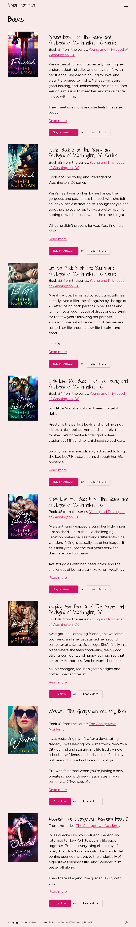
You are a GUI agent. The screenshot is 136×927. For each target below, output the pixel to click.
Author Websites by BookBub (78, 922)
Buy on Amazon (63, 132)
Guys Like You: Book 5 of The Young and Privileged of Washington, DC (88, 502)
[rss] (126, 922)
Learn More (98, 132)
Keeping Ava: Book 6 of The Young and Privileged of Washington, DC (86, 609)
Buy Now (60, 694)
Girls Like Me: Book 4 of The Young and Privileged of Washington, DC (88, 384)
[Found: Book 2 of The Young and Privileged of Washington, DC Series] (23, 167)
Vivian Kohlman (21, 4)
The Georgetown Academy (98, 826)
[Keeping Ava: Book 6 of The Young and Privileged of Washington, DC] (23, 623)
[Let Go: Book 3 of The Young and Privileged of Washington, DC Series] (23, 285)
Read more (58, 121)
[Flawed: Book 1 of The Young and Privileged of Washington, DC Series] (23, 54)
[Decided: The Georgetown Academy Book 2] (23, 837)
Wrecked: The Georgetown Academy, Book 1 (87, 714)
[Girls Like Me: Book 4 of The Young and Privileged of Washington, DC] (23, 398)
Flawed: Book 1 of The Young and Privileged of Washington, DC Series (83, 40)
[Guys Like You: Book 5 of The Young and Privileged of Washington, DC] (23, 516)
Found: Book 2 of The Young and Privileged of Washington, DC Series (83, 152)
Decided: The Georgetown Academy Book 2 (88, 818)
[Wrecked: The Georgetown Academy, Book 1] (23, 730)
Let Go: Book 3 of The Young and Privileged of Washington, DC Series (83, 271)
